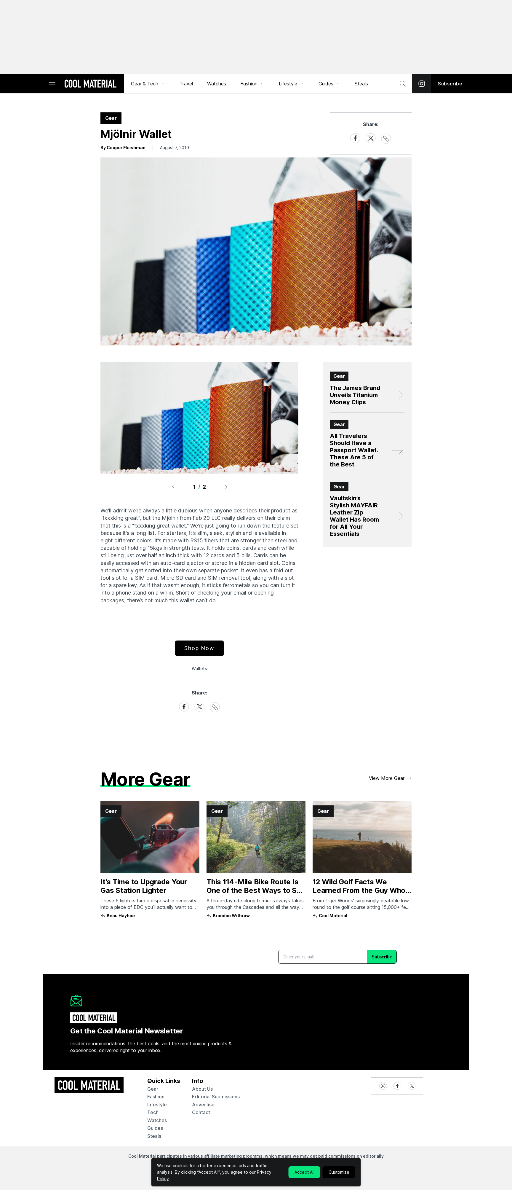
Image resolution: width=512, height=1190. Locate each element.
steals (361, 84)
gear (152, 1089)
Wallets (199, 668)
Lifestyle (288, 84)
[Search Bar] (402, 83)
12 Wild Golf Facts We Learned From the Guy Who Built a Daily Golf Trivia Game (361, 890)
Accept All (304, 1172)
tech (153, 1112)
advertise (203, 1105)
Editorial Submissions (216, 1097)
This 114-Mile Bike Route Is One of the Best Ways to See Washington (256, 890)
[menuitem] (148, 83)
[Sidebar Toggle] (52, 84)
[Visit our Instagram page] (421, 83)
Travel (186, 84)
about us (202, 1089)
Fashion (248, 84)
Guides (326, 84)
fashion (155, 1097)
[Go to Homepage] (90, 84)
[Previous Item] (173, 487)
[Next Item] (226, 487)
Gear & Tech (144, 84)
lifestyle (157, 1105)
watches (157, 1120)
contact (201, 1112)
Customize (339, 1172)
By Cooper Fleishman (122, 147)
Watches (216, 84)
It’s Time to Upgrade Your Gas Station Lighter (143, 886)
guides (155, 1128)
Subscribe (450, 84)
